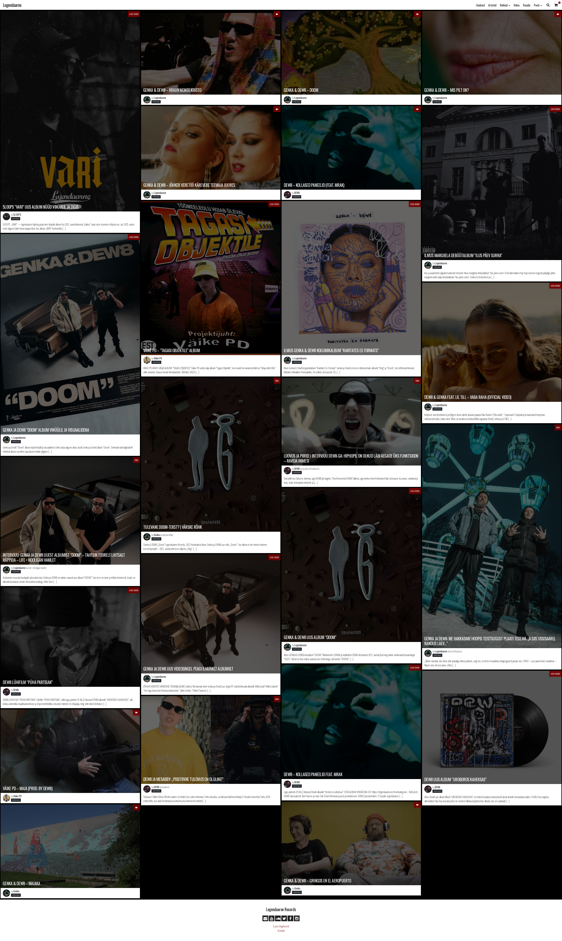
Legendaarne (12, 5)
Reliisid (504, 5)
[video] (276, 14)
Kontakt (281, 931)
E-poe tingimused (281, 926)
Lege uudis (133, 14)
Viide (277, 380)
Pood (536, 5)
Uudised (480, 5)
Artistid (492, 5)
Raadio (526, 5)
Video (517, 5)
